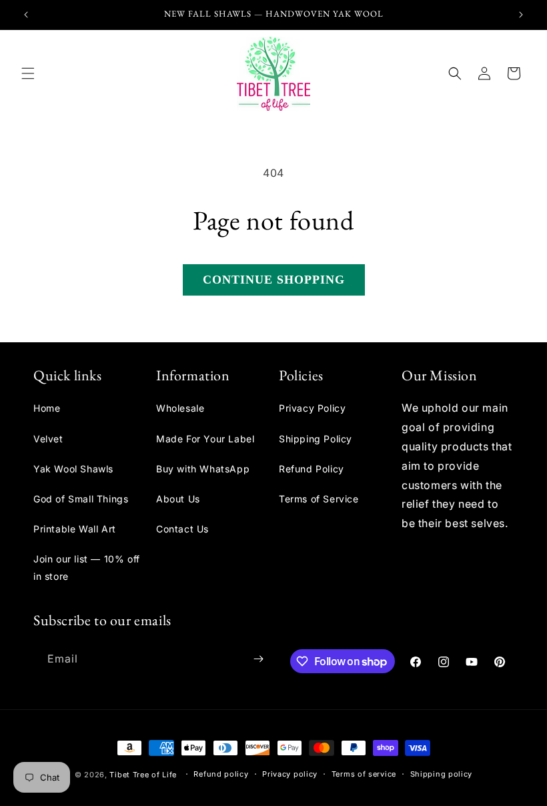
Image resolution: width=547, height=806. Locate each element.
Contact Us (182, 528)
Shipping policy (441, 774)
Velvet (48, 438)
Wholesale (180, 408)
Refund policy (220, 774)
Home (46, 408)
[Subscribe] (258, 659)
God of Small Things (80, 498)
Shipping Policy (315, 438)
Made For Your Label (205, 438)
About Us (178, 498)
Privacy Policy (312, 408)
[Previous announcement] (26, 14)
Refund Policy (311, 468)
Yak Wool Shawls (73, 468)
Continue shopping (274, 279)
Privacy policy (290, 774)
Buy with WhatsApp (202, 468)
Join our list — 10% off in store (86, 567)
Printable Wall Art (74, 528)
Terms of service (364, 774)
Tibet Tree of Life (143, 774)
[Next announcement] (521, 14)
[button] (28, 73)
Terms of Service (319, 498)
